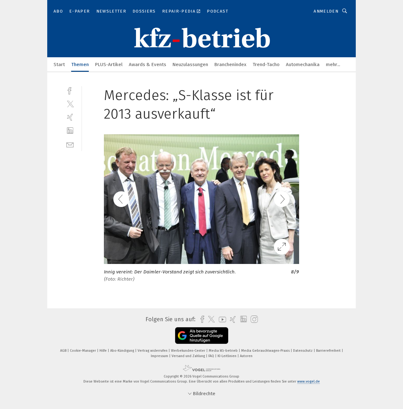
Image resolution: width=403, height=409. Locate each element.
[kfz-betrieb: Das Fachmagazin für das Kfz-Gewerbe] (59, 64)
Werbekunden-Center (188, 351)
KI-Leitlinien (227, 356)
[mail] (70, 144)
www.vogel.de (308, 381)
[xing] (70, 117)
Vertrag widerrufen (153, 351)
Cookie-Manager (83, 351)
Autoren (246, 356)
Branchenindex (230, 64)
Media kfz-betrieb (224, 351)
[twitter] (70, 104)
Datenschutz (303, 351)
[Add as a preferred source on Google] (201, 335)
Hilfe (103, 351)
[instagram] (252, 319)
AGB (63, 351)
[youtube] (221, 319)
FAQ (211, 356)
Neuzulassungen (190, 64)
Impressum (160, 356)
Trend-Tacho (266, 64)
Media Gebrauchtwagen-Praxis (266, 351)
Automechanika (303, 64)
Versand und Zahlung (189, 356)
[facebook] (70, 90)
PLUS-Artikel (108, 64)
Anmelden (326, 11)
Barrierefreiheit (329, 351)
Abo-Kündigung (122, 351)
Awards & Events (147, 64)
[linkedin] (70, 131)
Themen (80, 64)
